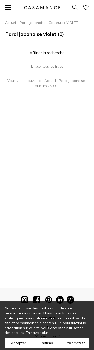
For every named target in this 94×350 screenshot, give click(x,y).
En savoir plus (37, 332)
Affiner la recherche (47, 52)
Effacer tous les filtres (47, 66)
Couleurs (56, 22)
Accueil (11, 22)
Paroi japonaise (33, 22)
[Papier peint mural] (70, 301)
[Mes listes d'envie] (86, 8)
